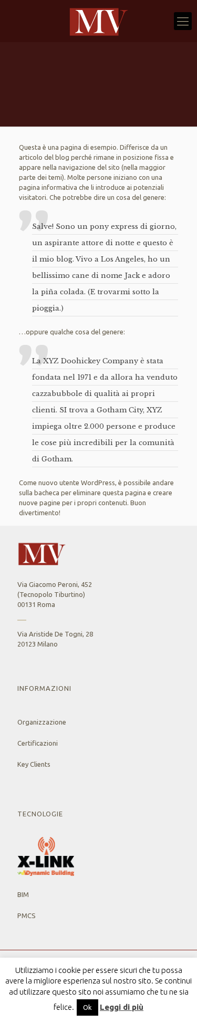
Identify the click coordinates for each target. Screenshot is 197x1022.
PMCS (26, 915)
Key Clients (33, 764)
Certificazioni (37, 743)
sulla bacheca (39, 492)
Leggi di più (121, 1006)
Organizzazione (41, 722)
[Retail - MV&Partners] (98, 21)
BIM (23, 894)
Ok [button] (87, 1007)
